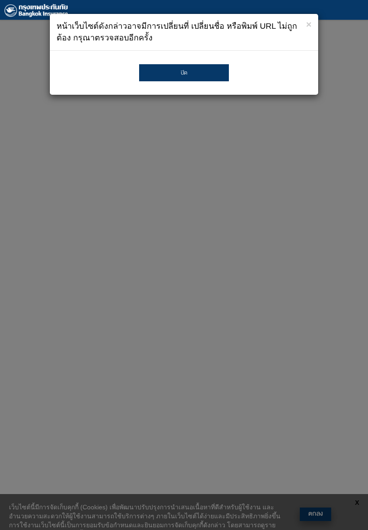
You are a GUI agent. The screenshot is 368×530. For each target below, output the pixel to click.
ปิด (184, 73)
